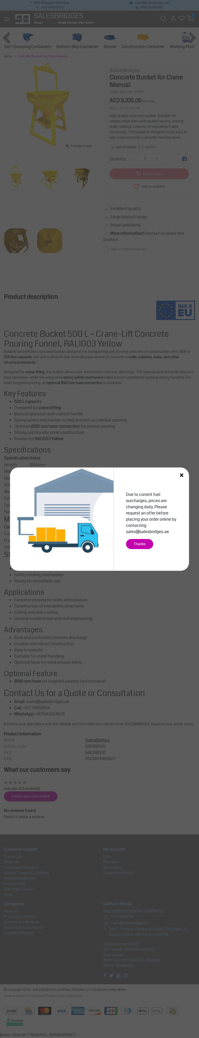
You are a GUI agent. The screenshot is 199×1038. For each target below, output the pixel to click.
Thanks (139, 544)
